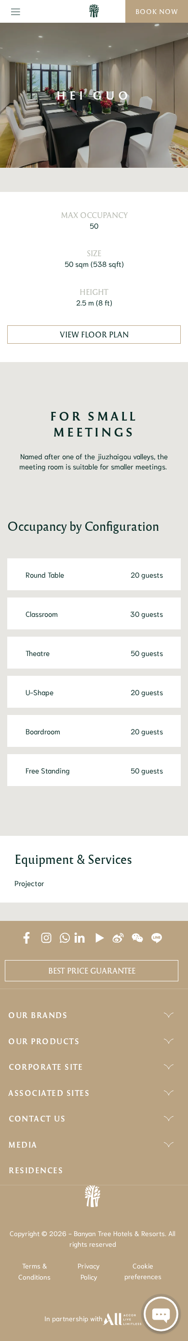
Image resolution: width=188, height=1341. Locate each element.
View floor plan (94, 334)
